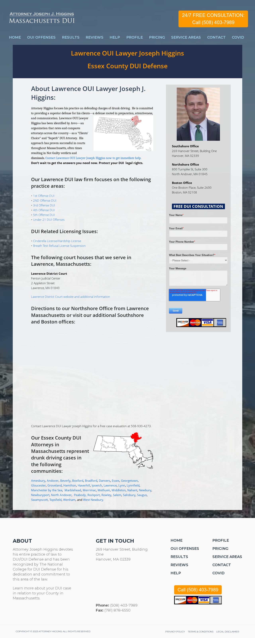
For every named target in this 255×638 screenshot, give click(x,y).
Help (176, 573)
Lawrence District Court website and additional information (70, 297)
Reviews (179, 565)
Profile (220, 540)
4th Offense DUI (44, 210)
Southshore (130, 315)
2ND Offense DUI (44, 200)
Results (179, 557)
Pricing (220, 548)
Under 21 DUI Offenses (49, 220)
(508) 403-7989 (123, 605)
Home (176, 540)
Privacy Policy (175, 631)
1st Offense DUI (43, 196)
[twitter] (15, 612)
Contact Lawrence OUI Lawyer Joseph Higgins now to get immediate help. (93, 158)
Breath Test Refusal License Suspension (59, 246)
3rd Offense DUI (44, 205)
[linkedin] (34, 612)
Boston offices (57, 321)
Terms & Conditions (200, 631)
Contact (221, 565)
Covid (218, 573)
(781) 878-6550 (117, 610)
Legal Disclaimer (227, 631)
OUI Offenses (185, 548)
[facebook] (24, 612)
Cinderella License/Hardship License (57, 241)
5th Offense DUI (44, 215)
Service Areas (227, 557)
